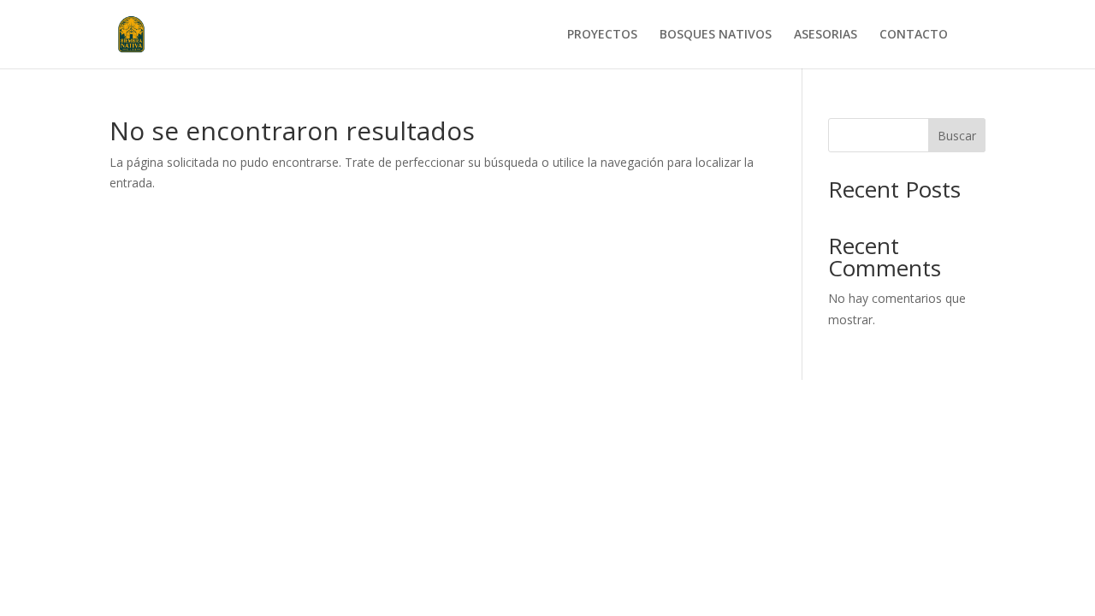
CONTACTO (913, 35)
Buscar (957, 135)
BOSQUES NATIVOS (716, 35)
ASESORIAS (825, 35)
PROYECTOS (602, 35)
